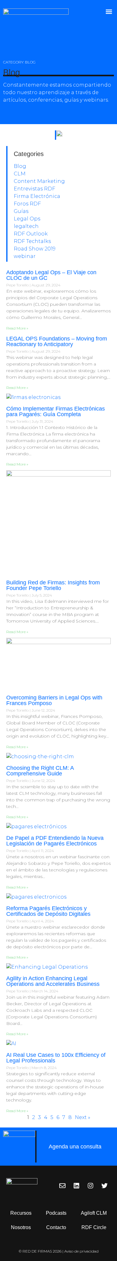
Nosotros (21, 1227)
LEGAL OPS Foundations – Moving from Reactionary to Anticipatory (56, 341)
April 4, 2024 (43, 921)
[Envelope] (62, 1185)
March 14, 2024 (45, 991)
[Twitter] (104, 1185)
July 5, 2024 (42, 595)
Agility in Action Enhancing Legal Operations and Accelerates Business (53, 981)
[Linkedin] (76, 1185)
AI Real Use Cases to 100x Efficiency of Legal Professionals (55, 1058)
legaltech (26, 226)
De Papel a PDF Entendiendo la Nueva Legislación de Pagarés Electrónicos (55, 841)
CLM (20, 174)
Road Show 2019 (35, 249)
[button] (109, 11)
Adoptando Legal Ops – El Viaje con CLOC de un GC (51, 275)
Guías (21, 211)
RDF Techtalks (32, 241)
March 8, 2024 (44, 1067)
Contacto (56, 1227)
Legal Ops (27, 219)
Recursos (21, 1213)
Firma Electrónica (37, 196)
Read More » (17, 328)
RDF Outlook (31, 234)
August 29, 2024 (46, 285)
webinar (25, 256)
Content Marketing (39, 181)
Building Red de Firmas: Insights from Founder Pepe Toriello (53, 585)
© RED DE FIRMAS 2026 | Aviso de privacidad (59, 1251)
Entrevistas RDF (34, 189)
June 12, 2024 (43, 710)
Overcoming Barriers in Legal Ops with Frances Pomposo (54, 700)
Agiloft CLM (94, 1213)
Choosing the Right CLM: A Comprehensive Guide (40, 771)
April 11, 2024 (43, 850)
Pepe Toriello (18, 285)
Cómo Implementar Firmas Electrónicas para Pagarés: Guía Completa (55, 411)
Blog (20, 166)
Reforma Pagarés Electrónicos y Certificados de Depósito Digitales (48, 911)
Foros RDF (27, 204)
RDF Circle (93, 1227)
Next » (82, 1117)
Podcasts (56, 1213)
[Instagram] (90, 1185)
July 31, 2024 (42, 421)
